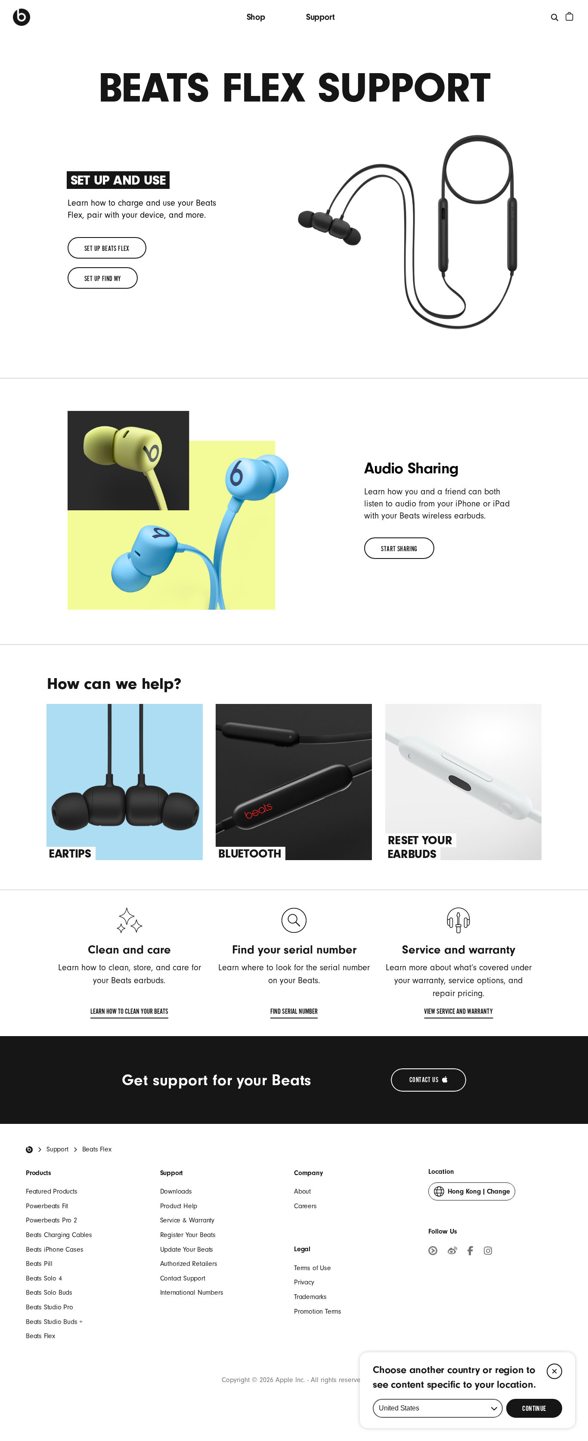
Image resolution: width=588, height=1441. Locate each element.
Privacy (304, 1282)
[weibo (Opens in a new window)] (452, 1252)
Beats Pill (39, 1264)
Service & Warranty (187, 1220)
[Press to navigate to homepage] (21, 17)
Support (320, 17)
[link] (107, 248)
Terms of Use (312, 1268)
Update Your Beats (187, 1249)
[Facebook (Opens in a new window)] (470, 1252)
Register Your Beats (188, 1235)
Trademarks (310, 1297)
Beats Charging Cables (59, 1235)
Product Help (179, 1206)
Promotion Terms (317, 1311)
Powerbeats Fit (47, 1206)
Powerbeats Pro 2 (51, 1220)
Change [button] (479, 1194)
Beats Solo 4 (44, 1278)
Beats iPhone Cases (54, 1249)
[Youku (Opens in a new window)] (432, 1251)
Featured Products (51, 1191)
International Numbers (191, 1292)
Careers (305, 1206)
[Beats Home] (29, 1149)
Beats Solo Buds (49, 1292)
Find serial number (294, 1013)
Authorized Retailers (188, 1264)
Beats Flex (40, 1336)
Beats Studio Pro (49, 1307)
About (302, 1191)
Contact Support (182, 1278)
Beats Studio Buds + (54, 1322)
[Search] (555, 17)
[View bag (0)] (569, 16)
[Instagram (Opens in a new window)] (488, 1252)
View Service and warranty (458, 1013)
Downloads (176, 1191)
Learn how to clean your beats (129, 1013)
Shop (256, 17)
